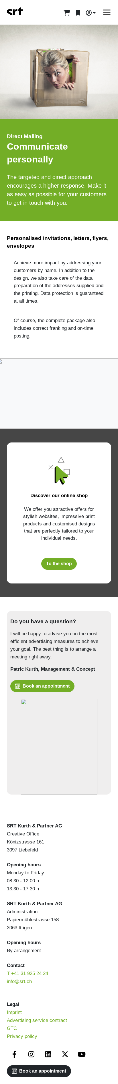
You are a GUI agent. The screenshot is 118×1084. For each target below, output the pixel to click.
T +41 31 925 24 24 (27, 973)
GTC (12, 1028)
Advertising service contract (37, 1020)
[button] (91, 13)
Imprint (14, 1012)
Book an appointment (46, 686)
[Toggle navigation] (105, 12)
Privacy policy (22, 1036)
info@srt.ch (19, 981)
